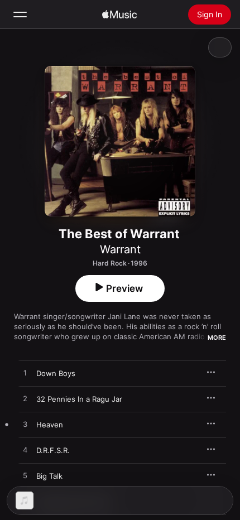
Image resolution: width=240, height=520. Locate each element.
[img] (119, 14)
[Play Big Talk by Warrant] (25, 476)
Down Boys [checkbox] (55, 373)
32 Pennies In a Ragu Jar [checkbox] (79, 398)
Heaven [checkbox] (49, 424)
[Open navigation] (20, 14)
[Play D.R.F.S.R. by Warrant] (25, 450)
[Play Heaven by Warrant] (25, 425)
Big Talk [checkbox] (49, 475)
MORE (217, 337)
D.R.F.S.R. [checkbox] (53, 450)
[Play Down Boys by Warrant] (25, 373)
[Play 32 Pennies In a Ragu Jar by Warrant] (25, 399)
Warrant (120, 249)
